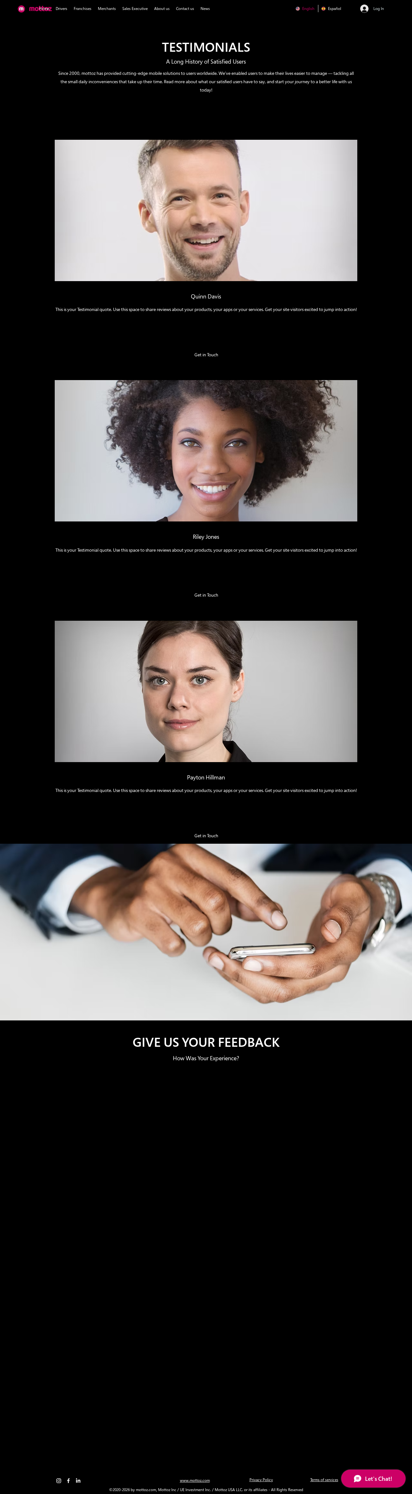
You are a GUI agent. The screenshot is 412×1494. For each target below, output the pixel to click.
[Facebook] (68, 1481)
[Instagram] (59, 1481)
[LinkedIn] (78, 1481)
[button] (206, 355)
